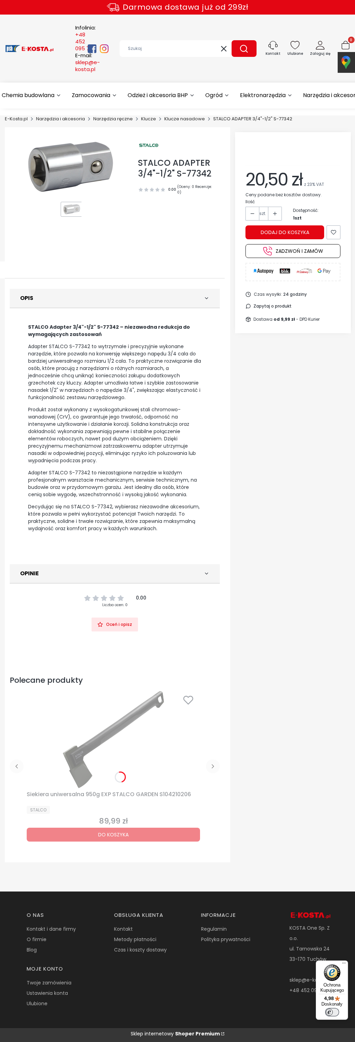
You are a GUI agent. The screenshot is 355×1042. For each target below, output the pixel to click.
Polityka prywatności (225, 939)
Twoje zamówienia (49, 982)
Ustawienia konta (47, 993)
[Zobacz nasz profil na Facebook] (92, 48)
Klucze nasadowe (184, 118)
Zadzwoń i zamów (299, 251)
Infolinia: (85, 38)
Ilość (250, 202)
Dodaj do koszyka (285, 232)
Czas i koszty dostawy (140, 949)
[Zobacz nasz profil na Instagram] (104, 48)
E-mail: (87, 62)
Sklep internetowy (175, 1033)
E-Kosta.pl (16, 118)
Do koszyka (113, 834)
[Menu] (344, 965)
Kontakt (123, 928)
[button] (244, 48)
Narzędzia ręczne (113, 118)
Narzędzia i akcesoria (60, 118)
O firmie (36, 939)
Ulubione (37, 1003)
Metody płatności (135, 939)
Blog (32, 949)
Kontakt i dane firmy (51, 928)
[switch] (332, 1012)
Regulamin (214, 928)
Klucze (148, 118)
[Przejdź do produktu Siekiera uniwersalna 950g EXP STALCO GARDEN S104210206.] (113, 739)
